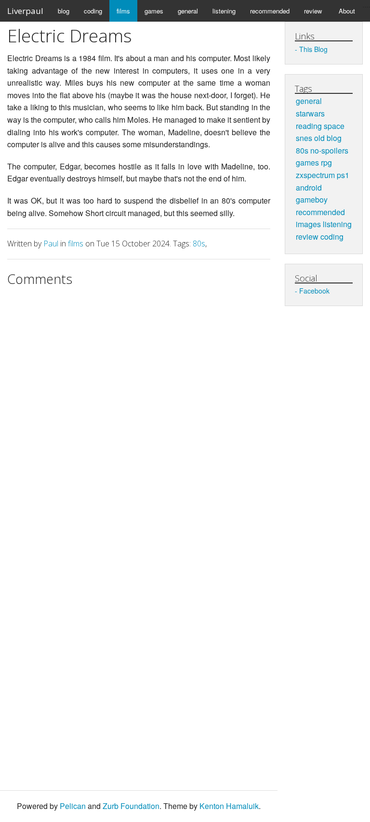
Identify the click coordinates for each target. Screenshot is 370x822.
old (319, 137)
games (154, 10)
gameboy (312, 199)
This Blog (313, 49)
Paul (50, 243)
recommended (270, 10)
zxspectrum (315, 174)
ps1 (343, 174)
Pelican (73, 805)
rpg (326, 162)
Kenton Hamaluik (229, 805)
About (347, 10)
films (123, 10)
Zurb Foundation (131, 805)
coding (93, 10)
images (308, 224)
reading (309, 125)
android (309, 187)
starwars (310, 113)
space (334, 125)
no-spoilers (329, 150)
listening (224, 10)
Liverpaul (25, 10)
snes (304, 137)
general (188, 10)
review (313, 10)
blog (63, 10)
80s (199, 243)
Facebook (314, 290)
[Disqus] (138, 412)
